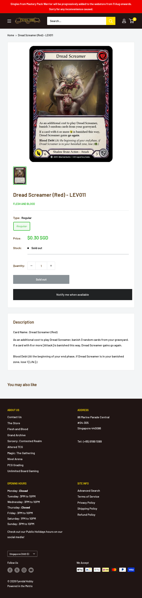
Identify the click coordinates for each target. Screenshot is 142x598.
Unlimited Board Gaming (23, 471)
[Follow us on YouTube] (31, 570)
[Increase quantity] (51, 266)
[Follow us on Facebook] (10, 570)
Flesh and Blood (24, 203)
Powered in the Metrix (20, 586)
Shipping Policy (87, 508)
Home (10, 35)
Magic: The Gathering (21, 453)
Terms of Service (88, 496)
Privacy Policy (86, 502)
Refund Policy (86, 514)
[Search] (110, 21)
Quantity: (19, 265)
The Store (13, 423)
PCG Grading (15, 465)
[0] (131, 21)
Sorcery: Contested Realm (24, 441)
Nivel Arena (14, 459)
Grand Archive (16, 435)
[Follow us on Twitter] (17, 570)
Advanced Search (88, 490)
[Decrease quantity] (31, 266)
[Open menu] (9, 21)
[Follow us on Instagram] (24, 570)
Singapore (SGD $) (19, 553)
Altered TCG (15, 447)
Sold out (41, 279)
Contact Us (14, 417)
